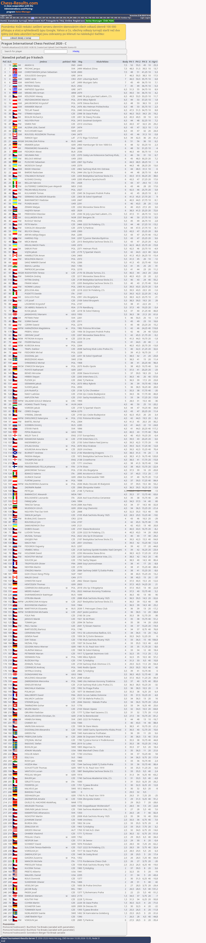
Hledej (76, 51)
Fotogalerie (52, 20)
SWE (108, 18)
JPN (71, 18)
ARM (7, 18)
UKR (115, 18)
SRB (101, 18)
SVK (104, 18)
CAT (21, 18)
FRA (53, 18)
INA (64, 18)
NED (82, 18)
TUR (112, 18)
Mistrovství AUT (36, 20)
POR (90, 18)
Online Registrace (75, 20)
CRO (29, 18)
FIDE (111, 20)
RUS (97, 18)
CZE (32, 18)
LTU (79, 18)
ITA (68, 18)
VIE (119, 18)
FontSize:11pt (126, 18)
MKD (75, 18)
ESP (44, 18)
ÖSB (105, 20)
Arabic (2, 18)
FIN (50, 18)
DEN (36, 18)
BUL (18, 18)
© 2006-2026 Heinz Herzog (48, 938)
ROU (93, 18)
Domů (3, 20)
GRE (61, 18)
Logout (147, 18)
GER (57, 18)
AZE (11, 18)
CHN (25, 18)
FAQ (62, 20)
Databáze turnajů (17, 20)
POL (86, 18)
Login (142, 18)
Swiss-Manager (94, 20)
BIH (14, 18)
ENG (40, 18)
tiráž (3, 941)
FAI (47, 18)
